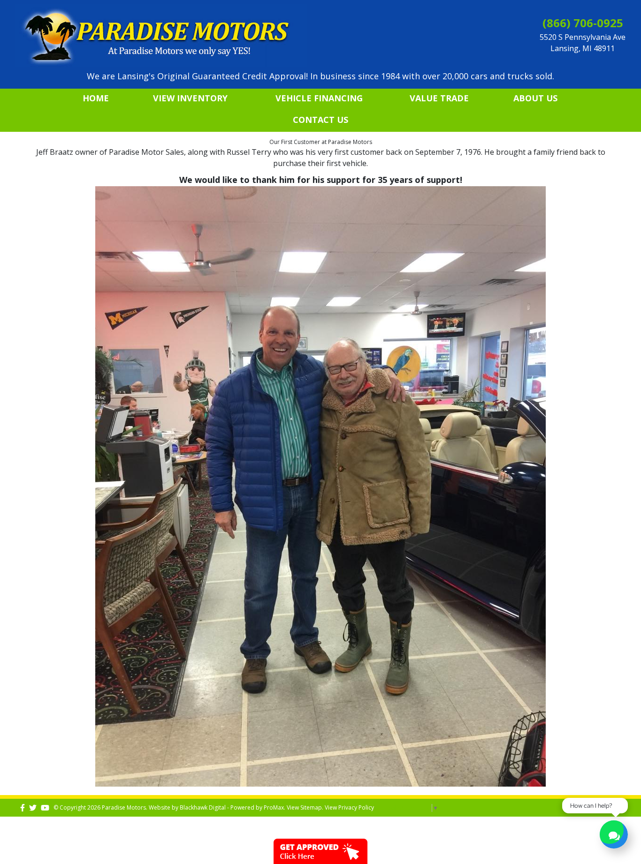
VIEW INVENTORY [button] (190, 98)
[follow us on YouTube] (45, 807)
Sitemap (311, 807)
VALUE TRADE (439, 98)
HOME (96, 98)
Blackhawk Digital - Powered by (222, 807)
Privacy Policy (356, 807)
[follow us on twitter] (33, 807)
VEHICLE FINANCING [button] (319, 98)
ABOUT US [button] (535, 98)
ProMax (274, 807)
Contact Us (320, 119)
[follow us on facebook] (22, 807)
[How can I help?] (614, 835)
